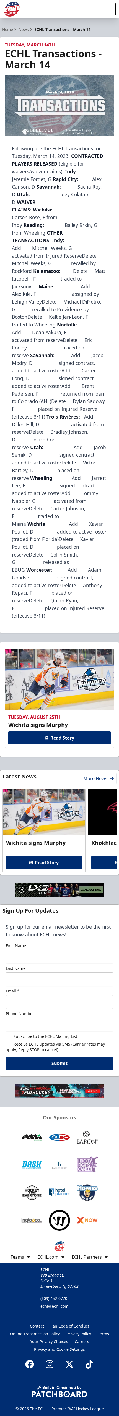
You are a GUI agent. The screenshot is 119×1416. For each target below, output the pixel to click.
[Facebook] (29, 1364)
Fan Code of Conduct (70, 1326)
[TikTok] (89, 1364)
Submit (59, 1063)
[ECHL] (11, 9)
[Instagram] (49, 1364)
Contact (37, 1326)
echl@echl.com (54, 1306)
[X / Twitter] (69, 1364)
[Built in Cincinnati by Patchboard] (59, 1391)
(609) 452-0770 (53, 1298)
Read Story (62, 738)
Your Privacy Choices (49, 1341)
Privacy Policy (78, 1333)
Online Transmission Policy (35, 1333)
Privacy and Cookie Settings (59, 1349)
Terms (103, 1333)
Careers (82, 1341)
